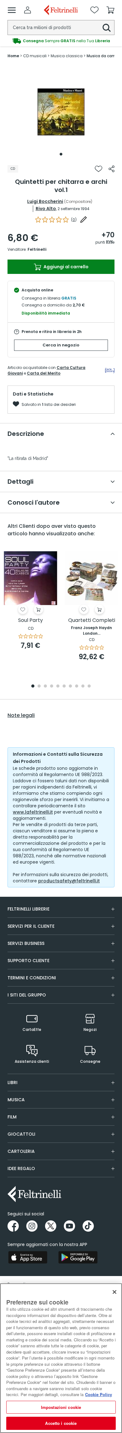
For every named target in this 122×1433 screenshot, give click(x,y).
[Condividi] (111, 169)
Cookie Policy (98, 1394)
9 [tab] (83, 686)
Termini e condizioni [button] (32, 978)
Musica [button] (16, 1100)
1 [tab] (61, 154)
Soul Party (30, 620)
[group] (61, 41)
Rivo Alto (46, 208)
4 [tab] (51, 686)
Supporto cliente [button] (28, 960)
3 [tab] (45, 686)
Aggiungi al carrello (66, 267)
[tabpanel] (61, 112)
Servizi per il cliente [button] (31, 926)
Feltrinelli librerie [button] (28, 909)
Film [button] (12, 1117)
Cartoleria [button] (21, 1151)
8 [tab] (76, 686)
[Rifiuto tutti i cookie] (114, 1292)
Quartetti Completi (91, 620)
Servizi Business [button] (26, 943)
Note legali (21, 715)
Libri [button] (13, 1082)
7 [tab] (70, 686)
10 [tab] (89, 686)
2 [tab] (39, 686)
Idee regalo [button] (21, 1168)
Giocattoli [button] (21, 1134)
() (74, 219)
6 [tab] (64, 686)
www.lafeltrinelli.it (33, 812)
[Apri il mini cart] (110, 10)
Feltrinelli (37, 249)
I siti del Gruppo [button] (27, 995)
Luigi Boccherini (45, 201)
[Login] (27, 10)
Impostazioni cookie (61, 1407)
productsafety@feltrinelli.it (69, 881)
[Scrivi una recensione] (83, 219)
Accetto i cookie (61, 1423)
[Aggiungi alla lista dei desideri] (98, 169)
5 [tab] (58, 686)
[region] (61, 1358)
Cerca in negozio (61, 345)
